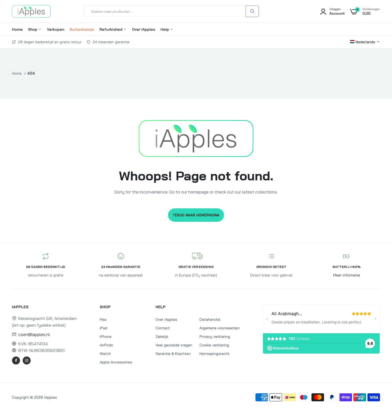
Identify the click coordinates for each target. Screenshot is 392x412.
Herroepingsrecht (214, 353)
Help (165, 29)
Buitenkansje (82, 29)
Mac (103, 319)
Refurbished (111, 29)
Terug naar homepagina (196, 215)
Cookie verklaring (214, 345)
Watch (105, 353)
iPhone (105, 336)
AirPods (106, 345)
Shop (33, 29)
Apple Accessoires (116, 362)
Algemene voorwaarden (219, 328)
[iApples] (31, 11)
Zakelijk (161, 336)
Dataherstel (210, 319)
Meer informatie (346, 275)
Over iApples (143, 29)
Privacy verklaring (214, 336)
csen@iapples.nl (34, 334)
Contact (162, 328)
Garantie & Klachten (173, 353)
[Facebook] (16, 360)
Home (17, 29)
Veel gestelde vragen (173, 345)
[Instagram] (27, 360)
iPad (103, 328)
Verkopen (55, 29)
